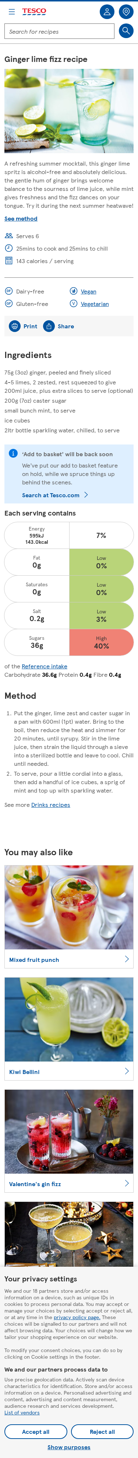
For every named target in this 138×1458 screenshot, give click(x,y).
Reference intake (44, 666)
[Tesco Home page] (34, 11)
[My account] (107, 11)
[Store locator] (126, 11)
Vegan (88, 291)
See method (21, 218)
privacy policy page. (77, 1317)
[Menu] (11, 11)
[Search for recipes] (126, 30)
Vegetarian (95, 303)
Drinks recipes (50, 804)
